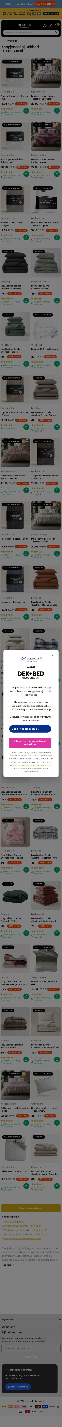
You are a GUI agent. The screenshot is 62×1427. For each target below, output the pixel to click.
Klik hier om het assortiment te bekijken (30, 743)
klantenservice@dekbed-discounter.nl (31, 765)
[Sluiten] (52, 655)
